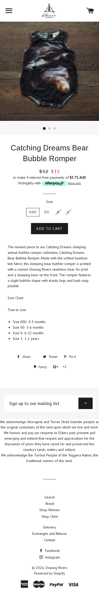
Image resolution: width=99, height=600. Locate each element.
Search (49, 497)
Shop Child (49, 516)
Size (49, 201)
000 (32, 212)
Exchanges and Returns (49, 533)
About (49, 503)
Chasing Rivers (56, 567)
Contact (49, 540)
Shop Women (49, 510)
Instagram (52, 557)
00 (46, 212)
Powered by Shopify (49, 573)
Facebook (52, 550)
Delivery (49, 527)
